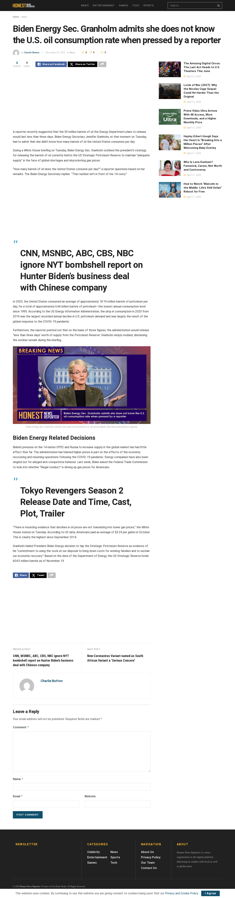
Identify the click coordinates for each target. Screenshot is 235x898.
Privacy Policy (150, 857)
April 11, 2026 (193, 127)
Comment (21, 727)
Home (16, 17)
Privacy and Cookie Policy (181, 893)
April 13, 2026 (193, 101)
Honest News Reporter (30, 886)
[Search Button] (219, 5)
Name (18, 779)
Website (90, 796)
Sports (148, 5)
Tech (135, 5)
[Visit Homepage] (24, 5)
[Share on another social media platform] (102, 64)
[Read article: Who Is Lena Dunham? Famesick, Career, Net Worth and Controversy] (170, 168)
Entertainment (104, 5)
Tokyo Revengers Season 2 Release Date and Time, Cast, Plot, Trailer (75, 502)
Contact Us (149, 868)
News (85, 5)
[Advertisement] (82, 99)
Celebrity (93, 852)
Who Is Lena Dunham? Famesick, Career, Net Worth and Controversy (203, 165)
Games (123, 5)
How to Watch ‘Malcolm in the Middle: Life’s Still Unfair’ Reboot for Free (203, 187)
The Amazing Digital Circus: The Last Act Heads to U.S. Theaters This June (202, 67)
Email (18, 796)
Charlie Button (31, 52)
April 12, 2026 (193, 76)
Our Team (148, 862)
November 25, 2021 (55, 52)
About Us (147, 852)
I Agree (210, 893)
